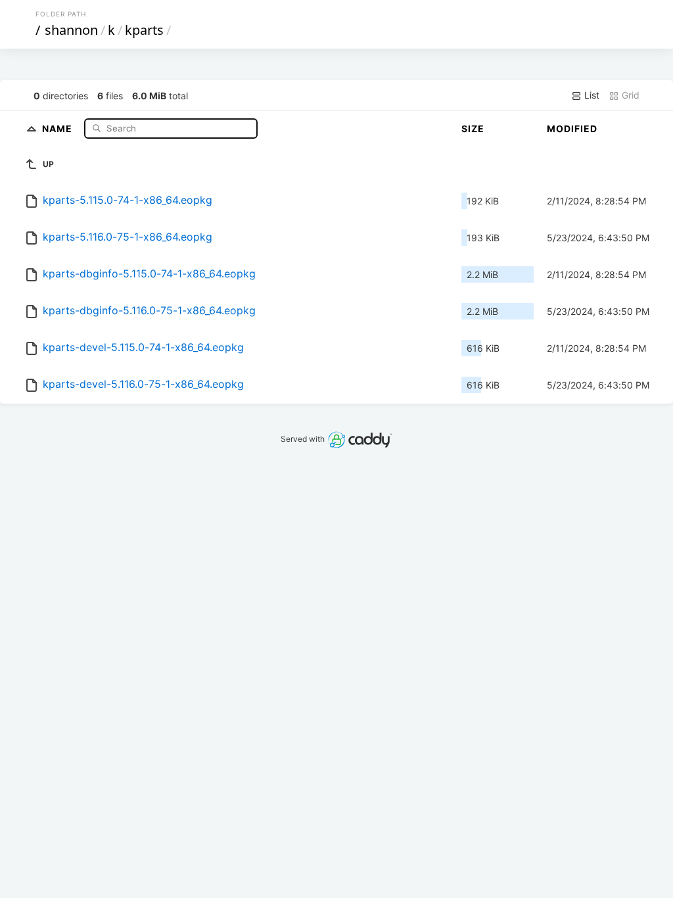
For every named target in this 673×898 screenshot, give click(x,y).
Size (472, 128)
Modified (572, 128)
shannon (71, 30)
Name (58, 127)
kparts (144, 30)
